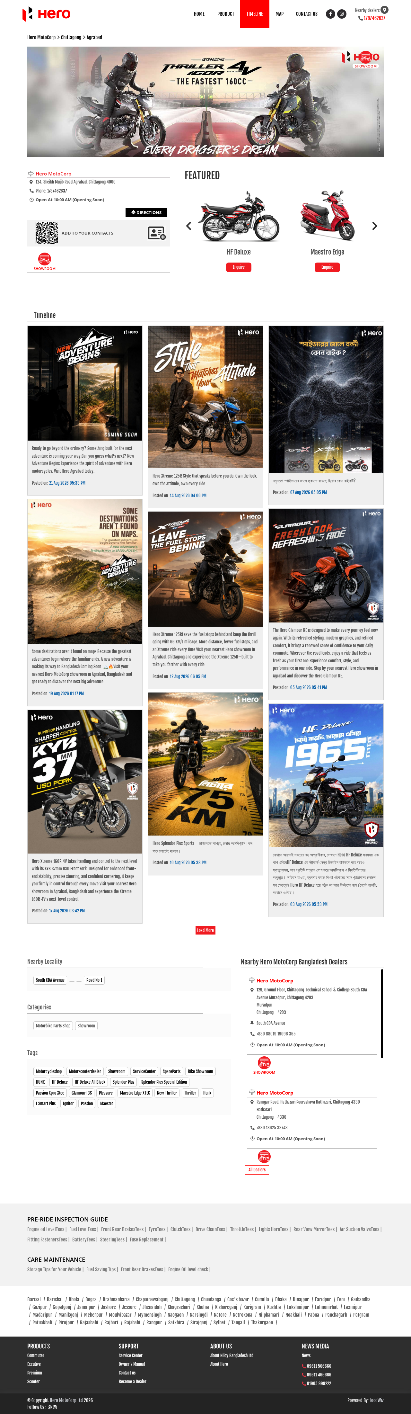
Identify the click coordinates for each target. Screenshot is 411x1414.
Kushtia (276, 1307)
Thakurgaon (264, 1323)
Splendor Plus (123, 1082)
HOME (199, 14)
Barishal (57, 1299)
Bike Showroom (200, 1071)
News (306, 1355)
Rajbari (113, 1323)
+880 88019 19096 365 (276, 1033)
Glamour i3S (82, 1093)
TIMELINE (255, 14)
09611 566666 (319, 1366)
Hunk (207, 1093)
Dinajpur (303, 1299)
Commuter (35, 1355)
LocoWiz (377, 1400)
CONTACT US (307, 14)
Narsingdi (201, 1315)
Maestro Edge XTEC (135, 1093)
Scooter (33, 1381)
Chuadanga (213, 1299)
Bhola (76, 1299)
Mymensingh (152, 1315)
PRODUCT (225, 14)
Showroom (117, 1071)
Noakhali (295, 1315)
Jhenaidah (154, 1307)
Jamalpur (88, 1307)
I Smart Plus (46, 1103)
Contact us (127, 1372)
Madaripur (44, 1315)
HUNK (40, 1082)
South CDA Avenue (50, 980)
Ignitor (68, 1103)
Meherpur (95, 1315)
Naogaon (178, 1315)
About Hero (219, 1364)
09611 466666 (319, 1374)
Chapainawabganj (154, 1299)
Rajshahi (134, 1323)
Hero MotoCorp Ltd (66, 1400)
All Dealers (257, 1169)
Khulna (205, 1307)
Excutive (34, 1364)
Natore (222, 1315)
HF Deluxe (60, 1082)
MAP (279, 14)
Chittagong (187, 1299)
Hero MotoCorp (275, 980)
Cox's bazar (240, 1299)
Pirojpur (68, 1323)
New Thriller (167, 1093)
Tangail (240, 1323)
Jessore (131, 1307)
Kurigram (254, 1307)
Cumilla (264, 1299)
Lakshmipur (300, 1307)
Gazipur (41, 1307)
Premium (34, 1372)
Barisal (36, 1299)
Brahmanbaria (118, 1299)
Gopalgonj (64, 1307)
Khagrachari (181, 1307)
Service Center (131, 1355)
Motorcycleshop (49, 1071)
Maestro (106, 1103)
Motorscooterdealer (85, 1071)
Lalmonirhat (328, 1307)
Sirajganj (201, 1323)
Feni (343, 1299)
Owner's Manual (132, 1364)
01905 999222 (319, 1383)
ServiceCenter (144, 1071)
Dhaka (283, 1299)
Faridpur (325, 1299)
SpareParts (171, 1071)
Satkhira (178, 1323)
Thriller (190, 1093)
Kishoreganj (228, 1307)
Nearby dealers (367, 10)
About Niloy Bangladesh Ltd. (232, 1355)
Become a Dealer (132, 1381)
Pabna (315, 1315)
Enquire (239, 267)
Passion (87, 1103)
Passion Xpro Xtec (50, 1093)
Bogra (93, 1299)
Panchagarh (338, 1315)
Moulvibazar (122, 1315)
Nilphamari (271, 1315)
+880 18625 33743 (272, 1127)
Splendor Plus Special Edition (164, 1082)
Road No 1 (94, 980)
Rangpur (156, 1323)
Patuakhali (44, 1323)
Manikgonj (70, 1315)
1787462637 (374, 18)
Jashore (110, 1307)
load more (205, 930)
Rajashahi (91, 1323)
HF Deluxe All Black (90, 1082)
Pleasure (106, 1093)
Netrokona (245, 1315)
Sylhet (222, 1323)
